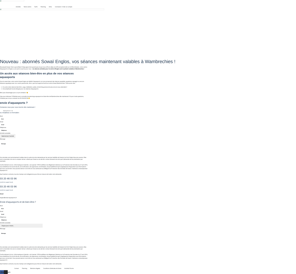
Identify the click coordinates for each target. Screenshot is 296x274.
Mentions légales (35, 268)
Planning (24, 268)
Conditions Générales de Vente (52, 268)
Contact (16, 268)
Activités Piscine (69, 268)
